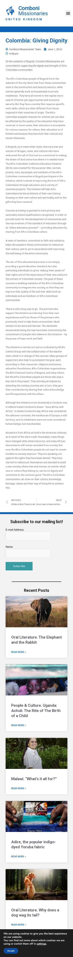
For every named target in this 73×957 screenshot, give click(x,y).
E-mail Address (15, 529)
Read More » (18, 652)
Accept (10, 950)
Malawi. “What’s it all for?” (34, 779)
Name (9, 546)
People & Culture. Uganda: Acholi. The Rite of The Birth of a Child (36, 710)
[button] (68, 13)
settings (41, 944)
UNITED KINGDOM (24, 19)
